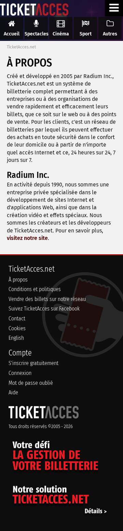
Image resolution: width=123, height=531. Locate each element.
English (16, 338)
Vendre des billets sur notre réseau (47, 299)
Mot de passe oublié (31, 383)
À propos (18, 279)
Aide (13, 392)
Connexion (20, 373)
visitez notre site (27, 238)
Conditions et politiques (35, 289)
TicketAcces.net (21, 47)
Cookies (17, 328)
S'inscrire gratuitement (33, 363)
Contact (17, 318)
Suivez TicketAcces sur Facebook (44, 308)
